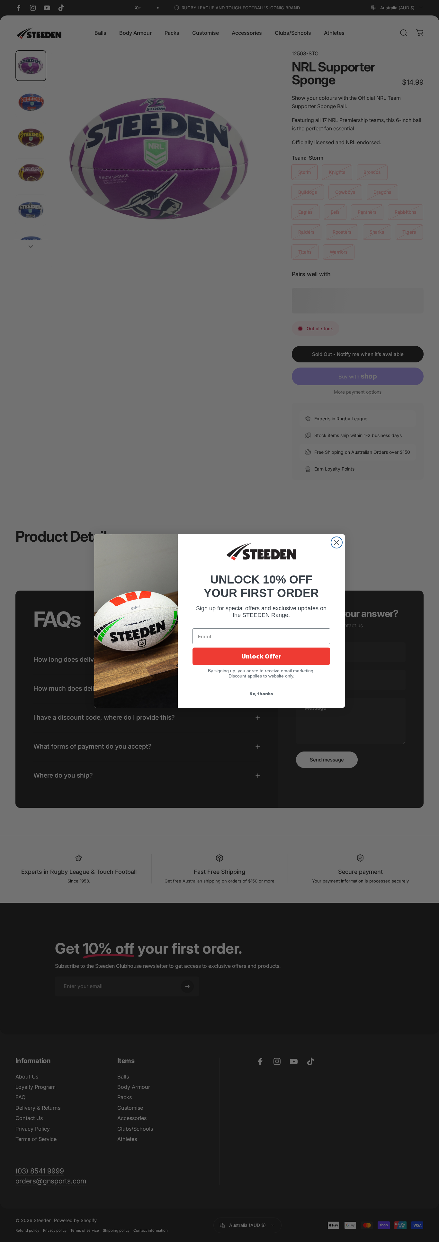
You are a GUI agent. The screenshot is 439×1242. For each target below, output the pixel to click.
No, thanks (261, 693)
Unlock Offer (261, 656)
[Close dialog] (336, 542)
